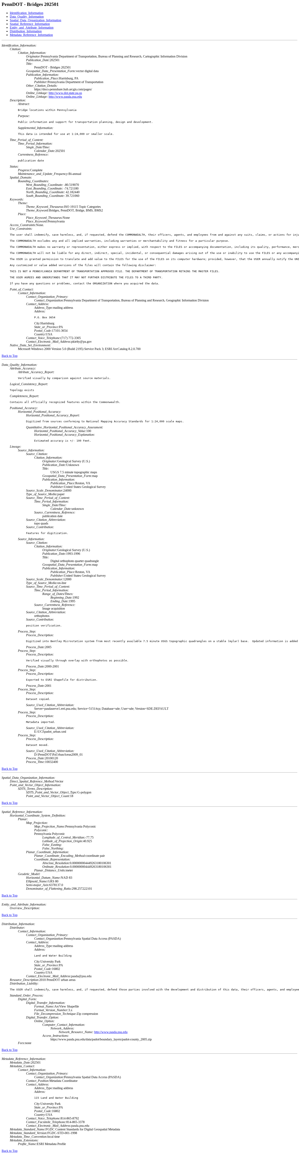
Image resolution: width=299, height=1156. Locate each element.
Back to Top (9, 356)
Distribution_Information (26, 31)
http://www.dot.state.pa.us (65, 93)
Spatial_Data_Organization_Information (35, 20)
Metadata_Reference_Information (31, 35)
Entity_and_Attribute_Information (31, 27)
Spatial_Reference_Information (30, 24)
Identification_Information (26, 13)
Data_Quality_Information (27, 16)
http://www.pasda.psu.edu (65, 96)
